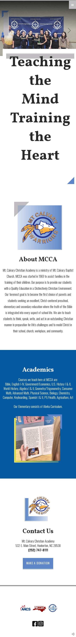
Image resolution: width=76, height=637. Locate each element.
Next (69, 30)
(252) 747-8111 (38, 550)
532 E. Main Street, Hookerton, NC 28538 (38, 545)
